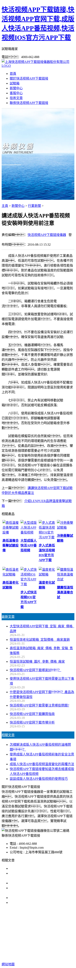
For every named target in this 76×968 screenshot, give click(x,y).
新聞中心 (16, 88)
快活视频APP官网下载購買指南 (32, 714)
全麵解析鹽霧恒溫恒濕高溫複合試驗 (36, 897)
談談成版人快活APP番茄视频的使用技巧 (39, 778)
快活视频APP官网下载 (32, 933)
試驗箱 (14, 83)
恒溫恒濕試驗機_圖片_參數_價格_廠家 (37, 661)
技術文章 (16, 98)
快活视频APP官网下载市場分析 (32, 722)
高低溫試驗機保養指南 (26, 883)
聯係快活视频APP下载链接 (29, 103)
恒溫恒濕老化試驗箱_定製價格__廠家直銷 (40, 639)
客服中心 (16, 93)
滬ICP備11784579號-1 (48, 956)
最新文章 (8, 616)
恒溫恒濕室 (55, 938)
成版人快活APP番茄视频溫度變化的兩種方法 (42, 764)
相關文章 (8, 735)
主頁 (5, 205)
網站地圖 (53, 951)
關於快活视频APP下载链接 (29, 78)
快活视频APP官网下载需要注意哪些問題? (39, 705)
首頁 (13, 73)
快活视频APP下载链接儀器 (47, 235)
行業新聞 (34, 205)
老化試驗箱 (36, 938)
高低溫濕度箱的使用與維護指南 (32, 868)
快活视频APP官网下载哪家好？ (35, 670)
